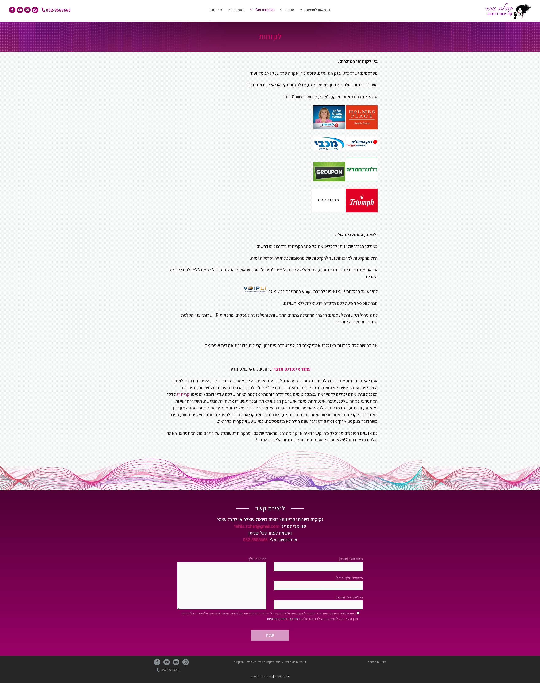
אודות (289, 10)
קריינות (183, 394)
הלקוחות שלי (265, 10)
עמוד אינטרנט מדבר (292, 369)
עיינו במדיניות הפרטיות (282, 618)
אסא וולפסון (257, 676)
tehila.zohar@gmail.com (256, 526)
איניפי (278, 676)
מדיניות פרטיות (377, 662)
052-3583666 (58, 10)
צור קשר (215, 10)
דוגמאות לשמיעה (318, 10)
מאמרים (238, 10)
